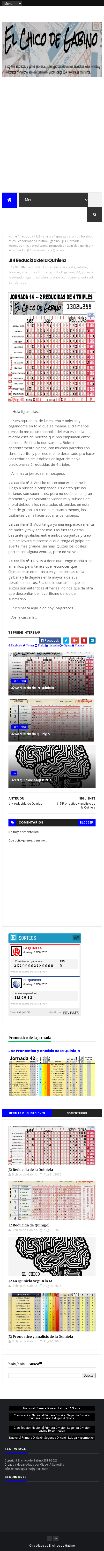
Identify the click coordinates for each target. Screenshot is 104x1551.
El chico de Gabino (62, 1545)
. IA (14, 773)
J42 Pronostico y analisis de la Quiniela (44, 1050)
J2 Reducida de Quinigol (31, 734)
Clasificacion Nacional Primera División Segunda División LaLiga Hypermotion (52, 1429)
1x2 (38, 236)
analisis (48, 236)
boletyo (86, 236)
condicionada (27, 241)
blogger (86, 822)
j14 (64, 241)
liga (27, 246)
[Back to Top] (56, 1538)
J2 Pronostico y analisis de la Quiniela (40, 1336)
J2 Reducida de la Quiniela (32, 688)
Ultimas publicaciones (27, 1113)
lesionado (15, 246)
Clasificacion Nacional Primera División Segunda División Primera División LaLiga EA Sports (52, 1417)
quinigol (85, 246)
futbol (43, 241)
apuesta (61, 236)
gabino (55, 241)
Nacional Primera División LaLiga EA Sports (52, 1408)
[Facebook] (49, 1538)
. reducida (26, 236)
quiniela (72, 246)
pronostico (56, 246)
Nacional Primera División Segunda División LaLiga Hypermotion (52, 1437)
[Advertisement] (52, 138)
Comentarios (77, 1113)
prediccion (39, 246)
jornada (74, 241)
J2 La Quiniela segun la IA (31, 780)
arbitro (74, 236)
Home (12, 236)
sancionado (16, 250)
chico (12, 241)
